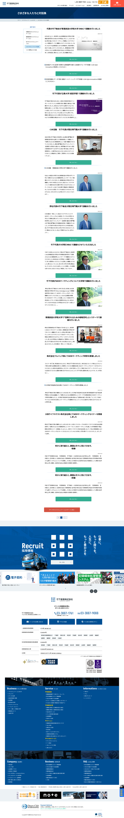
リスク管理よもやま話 (31, 50)
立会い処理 (48, 725)
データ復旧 (48, 743)
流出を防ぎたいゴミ (50, 712)
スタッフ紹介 (11, 767)
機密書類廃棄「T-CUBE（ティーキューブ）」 (55, 694)
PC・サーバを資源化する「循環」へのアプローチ (56, 700)
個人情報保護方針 (43, 787)
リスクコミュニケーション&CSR (15, 691)
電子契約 (48, 729)
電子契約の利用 (11, 702)
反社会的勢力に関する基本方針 (80, 787)
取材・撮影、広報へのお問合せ (14, 779)
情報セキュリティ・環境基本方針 (29, 787)
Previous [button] (91, 591)
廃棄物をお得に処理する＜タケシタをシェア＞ (56, 736)
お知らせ (86, 691)
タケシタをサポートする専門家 (14, 775)
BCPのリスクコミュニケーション (32, 42)
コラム (85, 693)
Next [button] (95, 591)
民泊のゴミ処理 (49, 718)
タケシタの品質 (11, 696)
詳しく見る (62, 562)
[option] (47, 579)
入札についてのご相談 (51, 745)
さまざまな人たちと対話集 (32, 47)
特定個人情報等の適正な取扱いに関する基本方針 (60, 787)
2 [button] (60, 588)
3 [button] (62, 588)
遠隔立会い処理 (49, 727)
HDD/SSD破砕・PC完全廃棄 (52, 698)
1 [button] (58, 588)
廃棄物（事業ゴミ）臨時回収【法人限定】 (54, 709)
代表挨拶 (10, 764)
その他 (47, 779)
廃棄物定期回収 (49, 769)
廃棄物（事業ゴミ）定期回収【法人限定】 (54, 707)
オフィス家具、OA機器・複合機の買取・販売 (55, 773)
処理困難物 (48, 716)
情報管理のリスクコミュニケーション (32, 37)
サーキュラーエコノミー (13, 706)
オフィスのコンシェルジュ (51, 741)
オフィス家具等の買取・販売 (52, 714)
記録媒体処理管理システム (52, 734)
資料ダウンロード (88, 696)
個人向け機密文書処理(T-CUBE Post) (92, 782)
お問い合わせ (49, 747)
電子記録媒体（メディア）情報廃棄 (53, 696)
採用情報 (10, 782)
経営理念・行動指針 (12, 771)
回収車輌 (10, 700)
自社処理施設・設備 (12, 698)
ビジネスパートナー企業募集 (14, 777)
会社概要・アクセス (12, 769)
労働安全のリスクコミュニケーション (32, 32)
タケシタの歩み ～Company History (16, 773)
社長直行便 (10, 713)
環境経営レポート (12, 711)
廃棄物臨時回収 (49, 771)
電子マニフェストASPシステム (52, 731)
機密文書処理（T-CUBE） (51, 777)
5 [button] (65, 588)
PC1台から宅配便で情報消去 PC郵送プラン (55, 703)
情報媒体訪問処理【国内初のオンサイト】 (55, 723)
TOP (19, 20)
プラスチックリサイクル (13, 704)
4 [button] (63, 588)
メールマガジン (87, 698)
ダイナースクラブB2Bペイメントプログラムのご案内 (53, 808)
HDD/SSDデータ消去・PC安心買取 (91, 769)
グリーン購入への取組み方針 (14, 709)
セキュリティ (10, 693)
